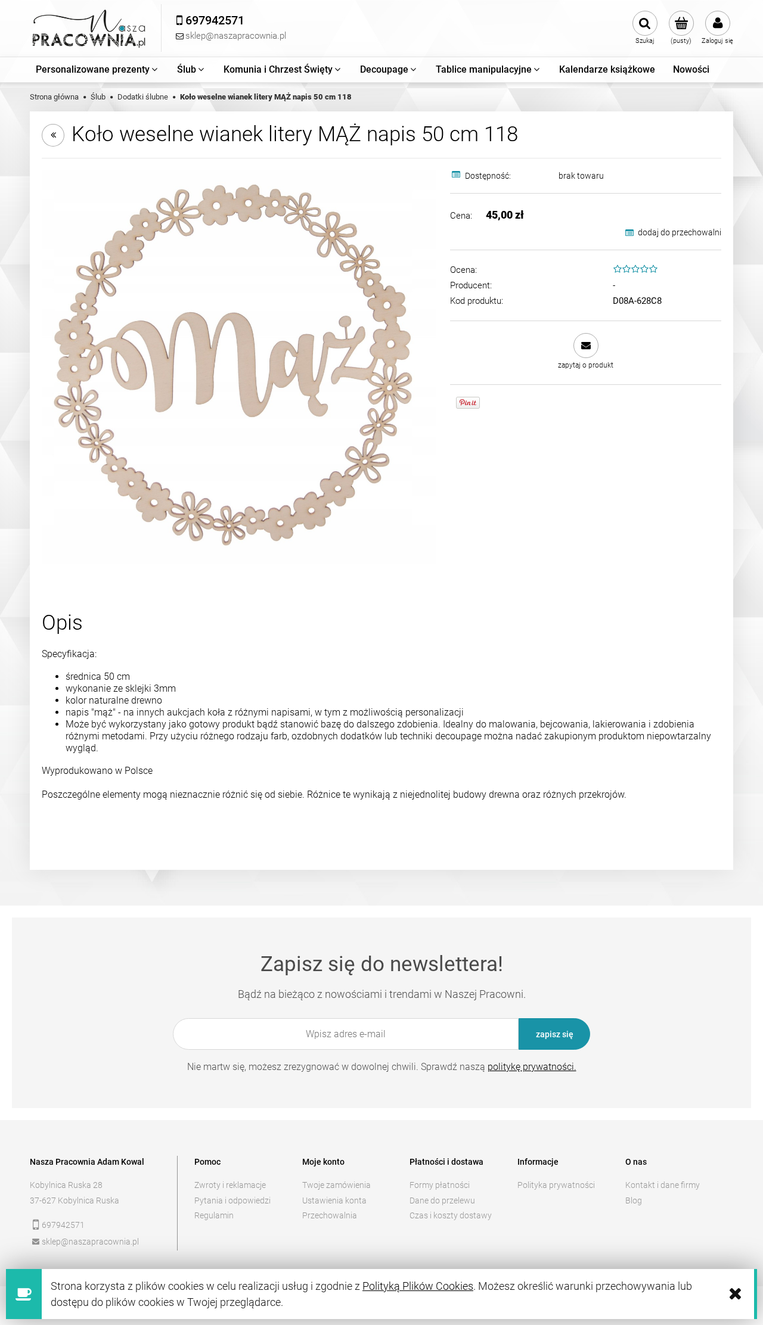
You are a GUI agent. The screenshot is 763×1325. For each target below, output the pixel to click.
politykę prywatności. (532, 1066)
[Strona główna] (89, 28)
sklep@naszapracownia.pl (90, 1241)
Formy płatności (440, 1185)
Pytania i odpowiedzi (232, 1200)
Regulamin (214, 1215)
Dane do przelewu (442, 1200)
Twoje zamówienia (336, 1185)
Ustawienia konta (334, 1200)
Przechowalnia (329, 1215)
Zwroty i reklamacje (230, 1185)
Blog (633, 1200)
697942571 (63, 1225)
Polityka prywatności (556, 1185)
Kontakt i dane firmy (662, 1185)
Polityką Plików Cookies (417, 1286)
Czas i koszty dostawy (451, 1215)
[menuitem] (97, 69)
